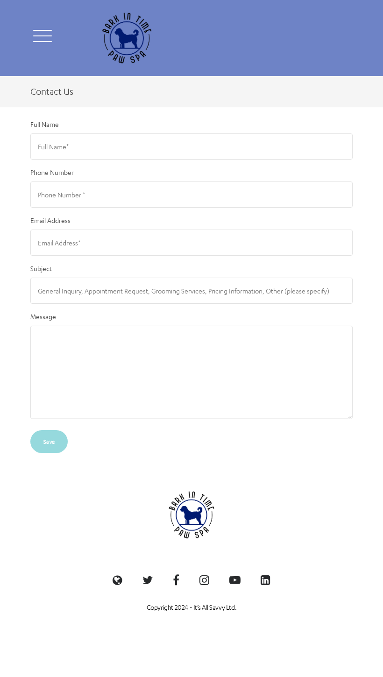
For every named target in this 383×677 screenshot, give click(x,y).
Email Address (50, 220)
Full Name (44, 124)
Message (43, 316)
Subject (41, 268)
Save (49, 441)
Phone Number (52, 172)
